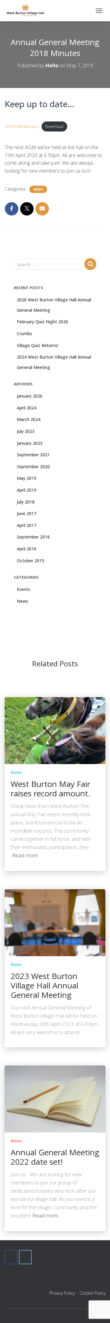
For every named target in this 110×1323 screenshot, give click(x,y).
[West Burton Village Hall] (28, 10)
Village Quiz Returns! (37, 345)
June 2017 (26, 513)
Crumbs (24, 333)
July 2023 (26, 431)
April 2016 (26, 549)
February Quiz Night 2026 (42, 322)
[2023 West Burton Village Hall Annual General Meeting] (55, 922)
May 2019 (26, 478)
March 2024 (28, 419)
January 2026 (29, 396)
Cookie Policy (92, 1293)
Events (23, 589)
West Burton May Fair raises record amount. (50, 788)
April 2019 (26, 490)
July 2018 (26, 502)
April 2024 (26, 408)
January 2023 (29, 443)
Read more (25, 855)
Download (54, 126)
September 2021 (33, 455)
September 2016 (33, 537)
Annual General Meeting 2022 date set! (55, 1157)
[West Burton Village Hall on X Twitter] (25, 1257)
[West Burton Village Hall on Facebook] (11, 1257)
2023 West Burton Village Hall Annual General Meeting (44, 985)
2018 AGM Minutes (21, 126)
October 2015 (30, 560)
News (38, 189)
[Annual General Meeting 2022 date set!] (55, 1098)
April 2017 (26, 525)
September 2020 (33, 466)
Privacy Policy (62, 1293)
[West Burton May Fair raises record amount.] (55, 730)
